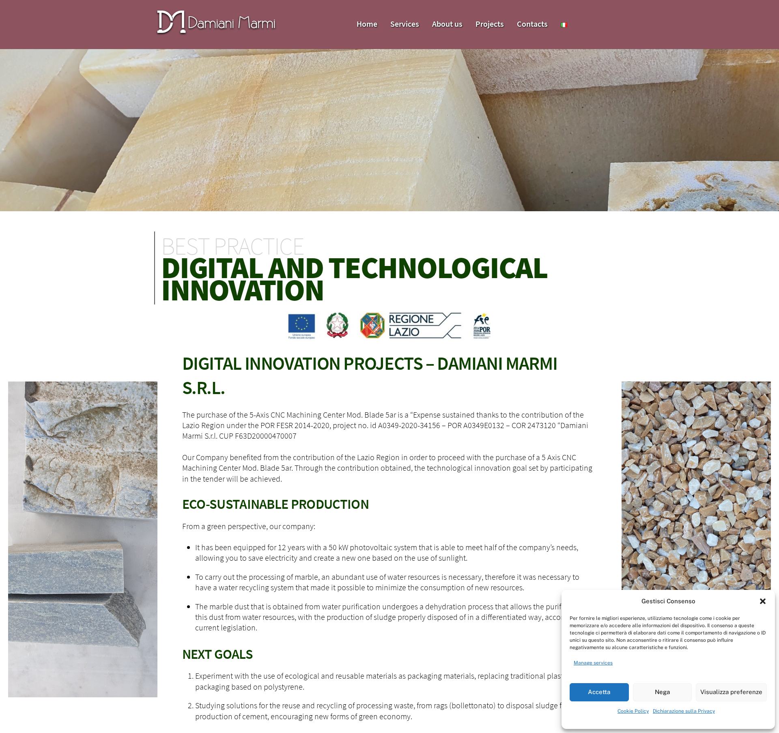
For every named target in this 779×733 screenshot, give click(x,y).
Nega (662, 691)
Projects (490, 24)
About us (447, 24)
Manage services (593, 663)
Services (404, 24)
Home (367, 24)
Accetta (599, 691)
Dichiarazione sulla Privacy (684, 711)
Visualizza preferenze (731, 691)
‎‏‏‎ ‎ (581, 17)
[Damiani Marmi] (216, 32)
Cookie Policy (633, 711)
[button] (763, 601)
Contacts (532, 24)
